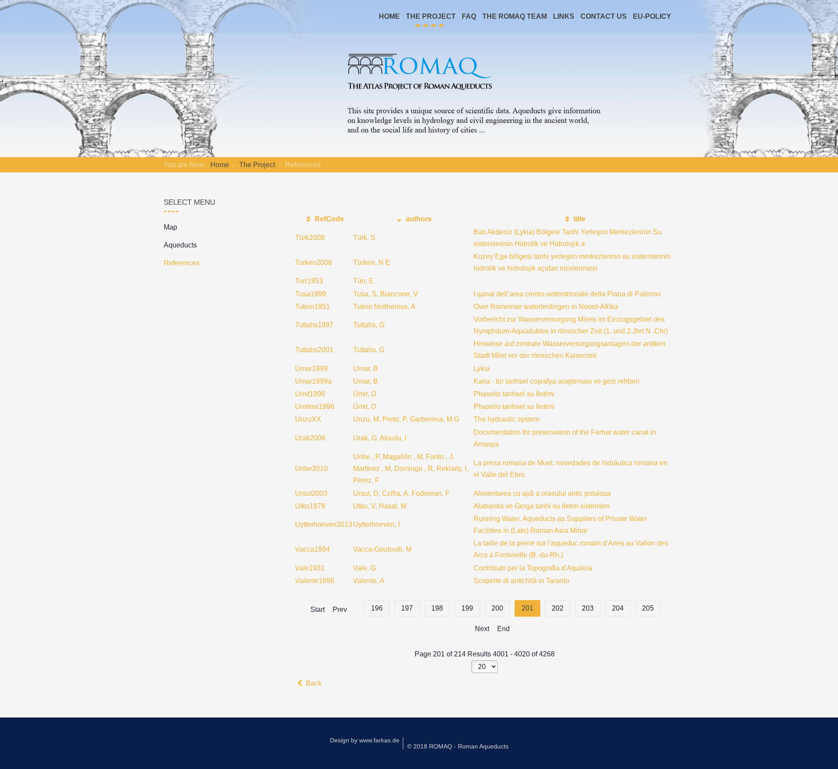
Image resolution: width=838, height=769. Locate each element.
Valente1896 (314, 580)
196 (377, 608)
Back (313, 683)
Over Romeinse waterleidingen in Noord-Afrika (546, 306)
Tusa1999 (310, 294)
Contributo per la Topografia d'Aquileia (533, 568)
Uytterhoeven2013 (323, 524)
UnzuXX (308, 419)
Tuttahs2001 (314, 350)
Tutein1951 (312, 306)
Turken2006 (313, 262)
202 (557, 608)
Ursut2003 (311, 493)
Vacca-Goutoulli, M (382, 549)
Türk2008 (310, 237)
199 (467, 608)
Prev (340, 609)
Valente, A (369, 580)
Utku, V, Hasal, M (379, 506)
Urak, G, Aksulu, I (379, 438)
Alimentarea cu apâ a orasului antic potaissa (542, 493)
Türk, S (364, 237)
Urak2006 (310, 438)
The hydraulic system (506, 419)
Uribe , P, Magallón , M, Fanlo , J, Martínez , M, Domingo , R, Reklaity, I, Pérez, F (410, 468)
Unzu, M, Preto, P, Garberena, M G (406, 419)
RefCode (328, 219)
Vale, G (364, 568)
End (503, 628)
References (181, 263)
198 (437, 608)
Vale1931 (310, 568)
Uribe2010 (311, 468)
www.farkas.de (379, 740)
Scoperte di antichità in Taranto (521, 580)
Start (317, 609)
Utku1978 (310, 506)
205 (648, 608)
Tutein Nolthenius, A (384, 306)
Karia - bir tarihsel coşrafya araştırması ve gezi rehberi (556, 381)
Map (170, 227)
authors (418, 219)
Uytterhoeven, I (376, 524)
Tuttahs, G (369, 325)
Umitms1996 (314, 406)
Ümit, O (364, 394)
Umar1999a (313, 381)
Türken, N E (371, 262)
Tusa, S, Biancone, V (385, 294)
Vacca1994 (312, 549)
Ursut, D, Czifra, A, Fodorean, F (401, 493)
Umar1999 (311, 368)
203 (588, 608)
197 (407, 608)
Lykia (482, 368)
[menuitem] (389, 17)
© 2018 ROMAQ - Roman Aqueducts (457, 746)
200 (497, 608)
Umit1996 (310, 394)
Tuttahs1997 (314, 325)
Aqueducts (180, 245)
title (578, 219)
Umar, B (365, 368)
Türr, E (363, 281)
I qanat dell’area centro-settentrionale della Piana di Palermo (567, 294)
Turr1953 (309, 281)
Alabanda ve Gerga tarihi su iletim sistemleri (542, 506)
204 (618, 608)
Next (482, 628)
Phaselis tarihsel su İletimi (514, 394)
